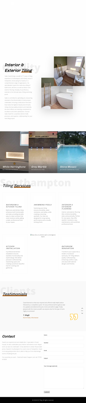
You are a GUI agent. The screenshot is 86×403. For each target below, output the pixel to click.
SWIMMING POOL (73, 169)
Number (46, 342)
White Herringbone (14, 166)
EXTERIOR (63, 169)
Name (45, 335)
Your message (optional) (50, 366)
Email (45, 350)
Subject (46, 358)
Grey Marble (38, 166)
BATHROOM (7, 169)
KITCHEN (41, 169)
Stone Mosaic (68, 166)
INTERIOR (14, 169)
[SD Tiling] (7, 3)
